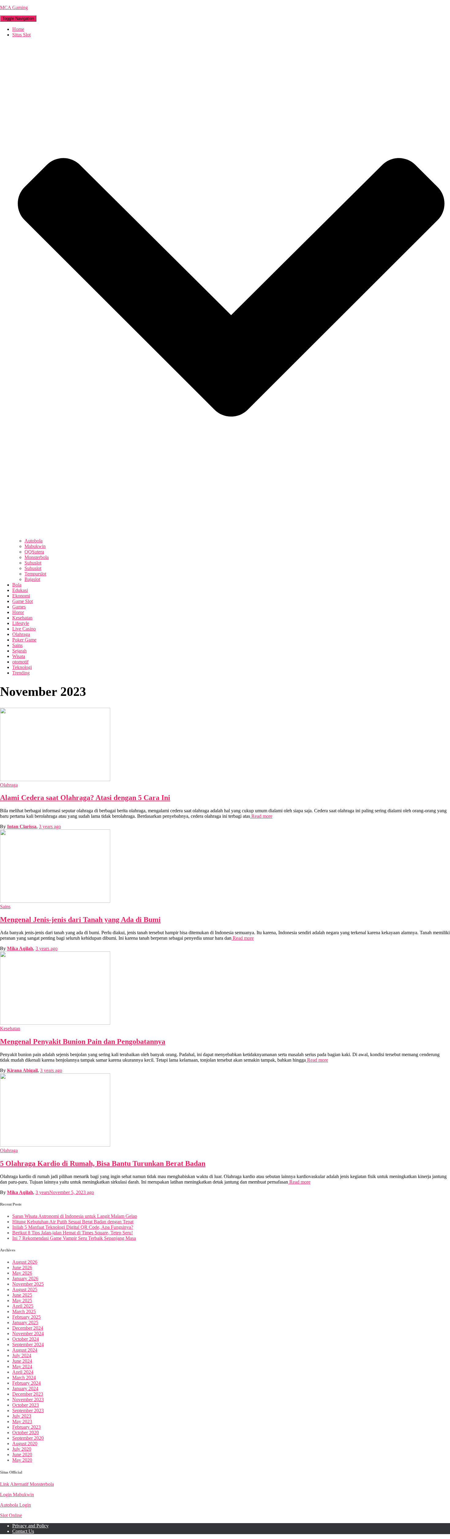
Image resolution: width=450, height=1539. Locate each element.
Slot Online (11, 1515)
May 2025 (22, 1300)
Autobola (33, 540)
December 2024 (27, 1328)
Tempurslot (35, 573)
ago (50, 826)
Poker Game (24, 639)
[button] (231, 535)
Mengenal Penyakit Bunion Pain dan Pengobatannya (82, 1041)
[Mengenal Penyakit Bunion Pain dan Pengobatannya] (55, 1023)
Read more (261, 816)
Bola (16, 584)
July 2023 (21, 1416)
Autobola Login (15, 1505)
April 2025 (22, 1306)
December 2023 (27, 1394)
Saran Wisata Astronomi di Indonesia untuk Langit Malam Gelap (74, 1216)
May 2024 (22, 1366)
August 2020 (24, 1443)
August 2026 (24, 1262)
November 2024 (28, 1333)
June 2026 (22, 1267)
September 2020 (28, 1438)
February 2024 (26, 1383)
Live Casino (24, 628)
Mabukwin (35, 546)
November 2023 (28, 1399)
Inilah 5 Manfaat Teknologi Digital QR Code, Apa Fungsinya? (72, 1227)
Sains (17, 645)
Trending (21, 672)
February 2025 (26, 1317)
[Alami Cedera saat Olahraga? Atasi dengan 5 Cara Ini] (55, 779)
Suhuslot (32, 562)
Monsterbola (36, 557)
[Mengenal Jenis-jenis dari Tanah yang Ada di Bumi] (55, 901)
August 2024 (24, 1350)
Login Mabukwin (17, 1494)
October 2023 (25, 1405)
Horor (18, 612)
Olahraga (21, 634)
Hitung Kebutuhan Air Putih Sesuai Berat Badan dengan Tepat (72, 1221)
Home (18, 29)
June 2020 (22, 1454)
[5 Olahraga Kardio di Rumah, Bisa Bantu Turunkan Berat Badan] (55, 1145)
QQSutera (34, 551)
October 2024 (25, 1339)
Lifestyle (20, 623)
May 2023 (22, 1421)
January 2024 (25, 1388)
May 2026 (22, 1273)
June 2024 (22, 1361)
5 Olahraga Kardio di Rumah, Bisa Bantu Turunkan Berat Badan (102, 1163)
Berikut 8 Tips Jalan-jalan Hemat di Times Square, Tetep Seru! (72, 1232)
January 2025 (25, 1322)
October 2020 (25, 1432)
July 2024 (21, 1355)
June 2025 (22, 1295)
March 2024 (24, 1377)
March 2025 (24, 1311)
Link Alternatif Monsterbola (27, 1484)
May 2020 (22, 1460)
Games (19, 606)
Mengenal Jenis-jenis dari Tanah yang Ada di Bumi (80, 920)
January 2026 (25, 1278)
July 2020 (21, 1449)
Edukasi (20, 590)
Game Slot (22, 601)
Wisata (18, 656)
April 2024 (22, 1372)
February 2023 (26, 1427)
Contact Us (23, 1531)
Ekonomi (21, 595)
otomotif (20, 661)
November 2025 (28, 1284)
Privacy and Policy (30, 1525)
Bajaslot (32, 579)
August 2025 (24, 1289)
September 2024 (28, 1344)
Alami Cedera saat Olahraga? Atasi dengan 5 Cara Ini (85, 798)
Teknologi (22, 667)
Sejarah (19, 650)
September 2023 (28, 1410)
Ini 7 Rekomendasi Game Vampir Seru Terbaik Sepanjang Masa (74, 1238)
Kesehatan (22, 617)
